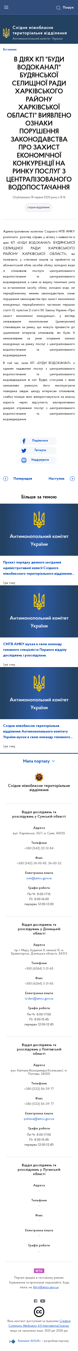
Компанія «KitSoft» (29, 1341)
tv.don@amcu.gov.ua (39, 998)
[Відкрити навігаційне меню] (6, 7)
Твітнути (40, 450)
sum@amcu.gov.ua (39, 878)
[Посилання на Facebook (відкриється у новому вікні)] (35, 1300)
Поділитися (40, 440)
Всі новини (9, 49)
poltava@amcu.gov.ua (39, 1119)
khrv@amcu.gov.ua (45, 1287)
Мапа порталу (36, 761)
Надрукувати (40, 460)
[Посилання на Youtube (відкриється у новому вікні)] (42, 1300)
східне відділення (38, 207)
